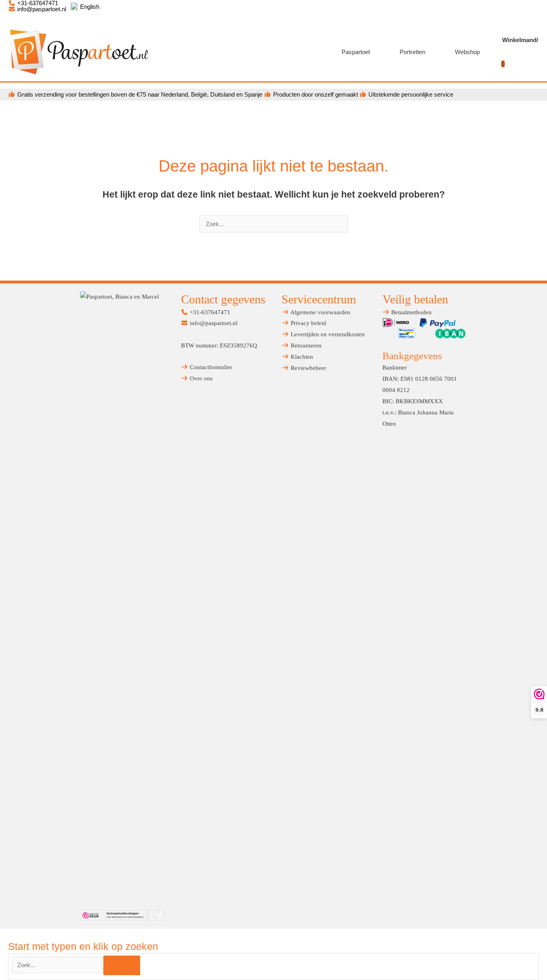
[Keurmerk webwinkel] (122, 915)
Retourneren (305, 345)
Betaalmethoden (411, 312)
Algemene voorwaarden (319, 312)
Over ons (200, 378)
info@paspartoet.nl (41, 9)
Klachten (301, 357)
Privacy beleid (307, 323)
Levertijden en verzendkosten (327, 334)
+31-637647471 (209, 312)
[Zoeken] (121, 965)
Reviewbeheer (307, 368)
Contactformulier (210, 367)
